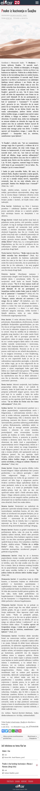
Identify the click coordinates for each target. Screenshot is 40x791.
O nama (17, 781)
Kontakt (24, 781)
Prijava (30, 781)
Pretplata (10, 781)
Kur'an (9, 18)
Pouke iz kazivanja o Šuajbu (16, 722)
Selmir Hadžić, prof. (18, 15)
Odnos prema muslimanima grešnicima (13, 737)
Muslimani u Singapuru (32, 737)
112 (7, 724)
